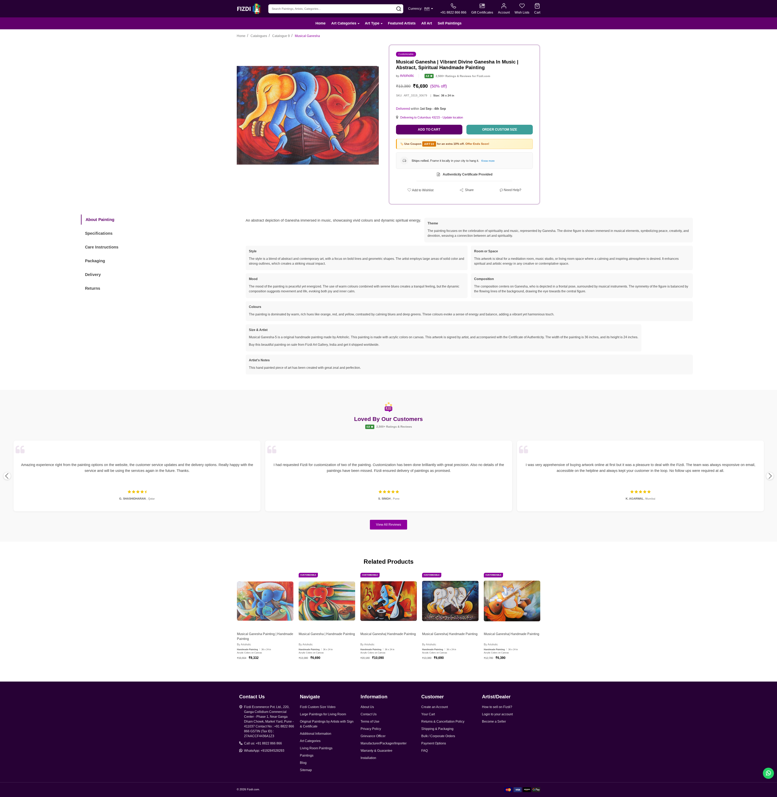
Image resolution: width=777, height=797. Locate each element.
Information (374, 696)
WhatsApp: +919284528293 (264, 750)
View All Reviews (388, 524)
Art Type (372, 23)
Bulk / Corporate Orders (438, 736)
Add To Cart (270, 669)
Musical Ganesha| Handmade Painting (388, 634)
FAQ (424, 750)
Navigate (310, 696)
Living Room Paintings (316, 748)
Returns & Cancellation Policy (442, 721)
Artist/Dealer (496, 696)
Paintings (306, 755)
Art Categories (343, 23)
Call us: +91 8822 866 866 (263, 743)
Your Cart (428, 714)
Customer (432, 696)
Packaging (95, 261)
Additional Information (315, 733)
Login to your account (497, 714)
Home (320, 23)
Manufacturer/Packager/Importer (384, 743)
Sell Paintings (450, 23)
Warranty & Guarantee (376, 750)
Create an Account (434, 707)
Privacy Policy (371, 728)
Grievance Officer (373, 736)
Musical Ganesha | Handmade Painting (327, 634)
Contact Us (369, 714)
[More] (359, 23)
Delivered (403, 108)
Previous (7, 476)
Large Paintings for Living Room (323, 714)
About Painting (100, 219)
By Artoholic (244, 644)
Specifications (99, 233)
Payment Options (433, 743)
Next (770, 476)
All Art (426, 23)
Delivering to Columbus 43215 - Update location (431, 117)
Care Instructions (101, 247)
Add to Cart (429, 129)
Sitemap (306, 770)
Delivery (93, 274)
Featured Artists (402, 23)
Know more (488, 160)
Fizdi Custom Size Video (317, 707)
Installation (368, 758)
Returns (92, 288)
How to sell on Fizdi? (497, 707)
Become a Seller (494, 721)
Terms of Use (370, 721)
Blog (303, 762)
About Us (367, 707)
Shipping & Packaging (437, 728)
